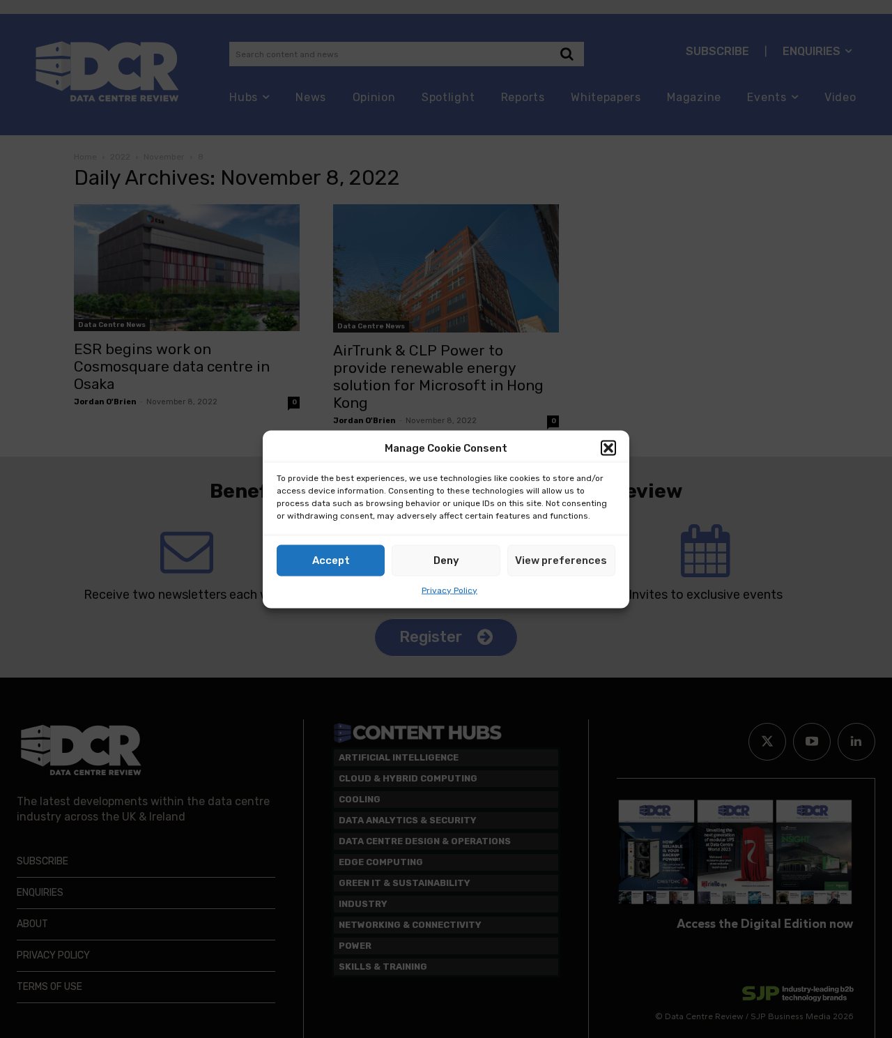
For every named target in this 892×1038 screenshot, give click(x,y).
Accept (331, 560)
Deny (446, 560)
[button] (608, 448)
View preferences (561, 560)
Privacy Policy (449, 590)
